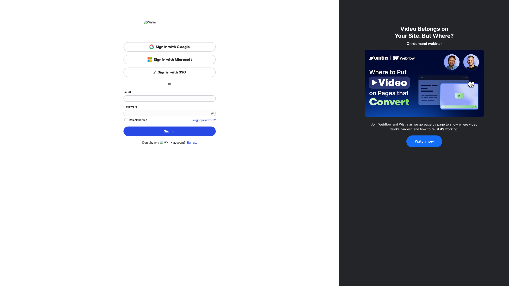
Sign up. (191, 142)
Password (130, 106)
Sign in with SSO (172, 72)
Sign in (170, 131)
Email (127, 92)
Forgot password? (204, 120)
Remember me (138, 120)
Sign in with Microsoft (173, 60)
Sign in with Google (173, 47)
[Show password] (212, 113)
